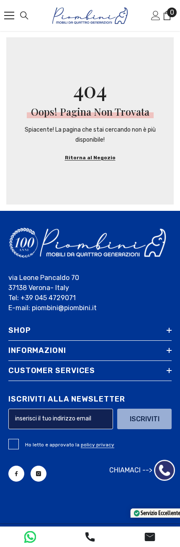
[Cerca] (24, 15)
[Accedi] (155, 15)
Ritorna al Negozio (90, 158)
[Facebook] (16, 474)
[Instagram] (38, 474)
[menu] (9, 15)
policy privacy (97, 445)
